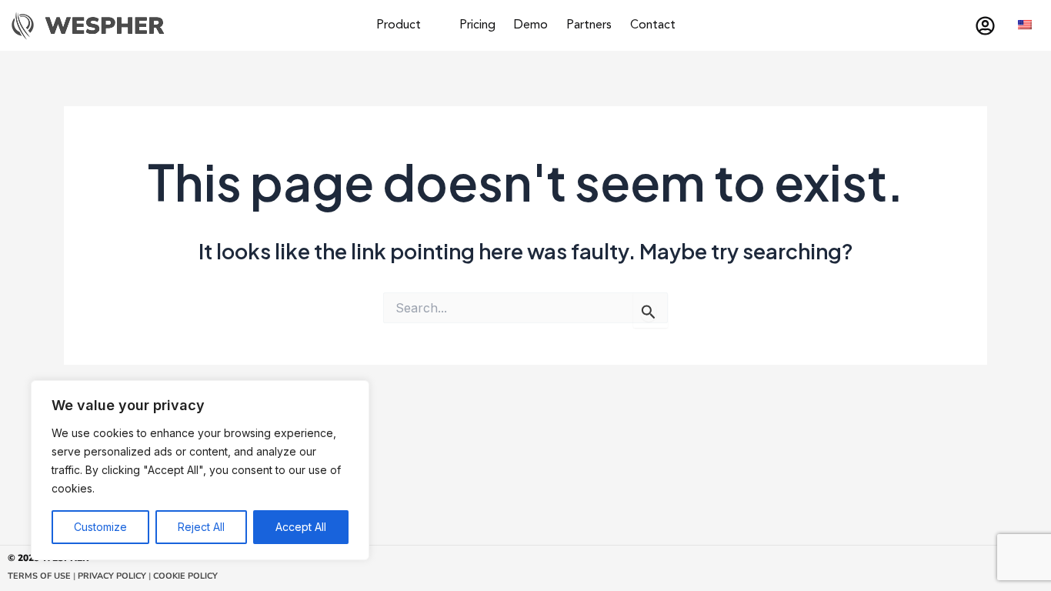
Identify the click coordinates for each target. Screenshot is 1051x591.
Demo (531, 25)
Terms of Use (39, 576)
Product (398, 25)
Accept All (300, 526)
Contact (653, 25)
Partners (589, 25)
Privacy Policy (110, 576)
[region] (200, 470)
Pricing (477, 25)
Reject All (201, 526)
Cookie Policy (185, 576)
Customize (100, 526)
